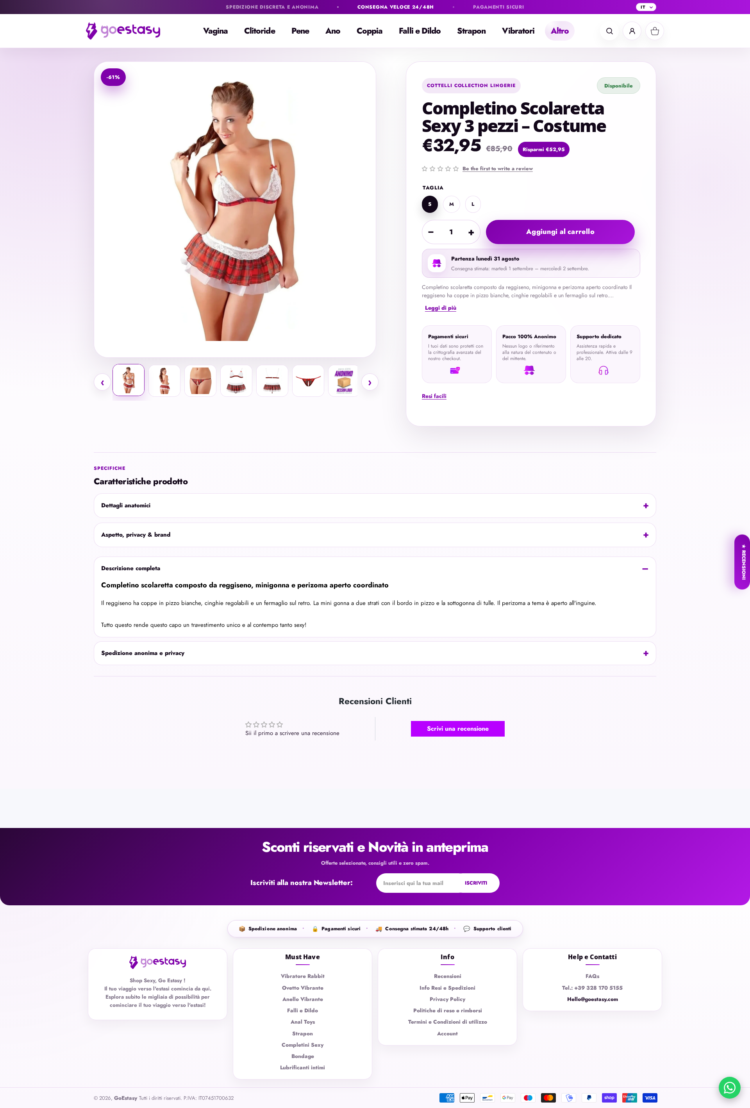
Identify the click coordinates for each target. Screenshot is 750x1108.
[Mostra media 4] (236, 381)
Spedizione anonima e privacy (142, 653)
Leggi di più (440, 308)
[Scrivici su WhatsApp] (730, 1088)
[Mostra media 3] (200, 381)
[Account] (632, 30)
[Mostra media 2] (164, 381)
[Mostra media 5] (272, 381)
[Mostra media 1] (128, 380)
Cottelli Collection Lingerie (471, 85)
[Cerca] (609, 30)
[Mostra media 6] (308, 381)
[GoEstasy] (129, 30)
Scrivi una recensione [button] (458, 728)
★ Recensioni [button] (743, 562)
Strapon (471, 31)
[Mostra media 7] (344, 381)
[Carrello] (654, 30)
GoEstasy (125, 1098)
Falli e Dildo (420, 31)
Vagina (215, 31)
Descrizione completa (130, 568)
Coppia (369, 31)
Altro (560, 31)
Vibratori (518, 31)
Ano (332, 31)
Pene (300, 31)
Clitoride (259, 31)
